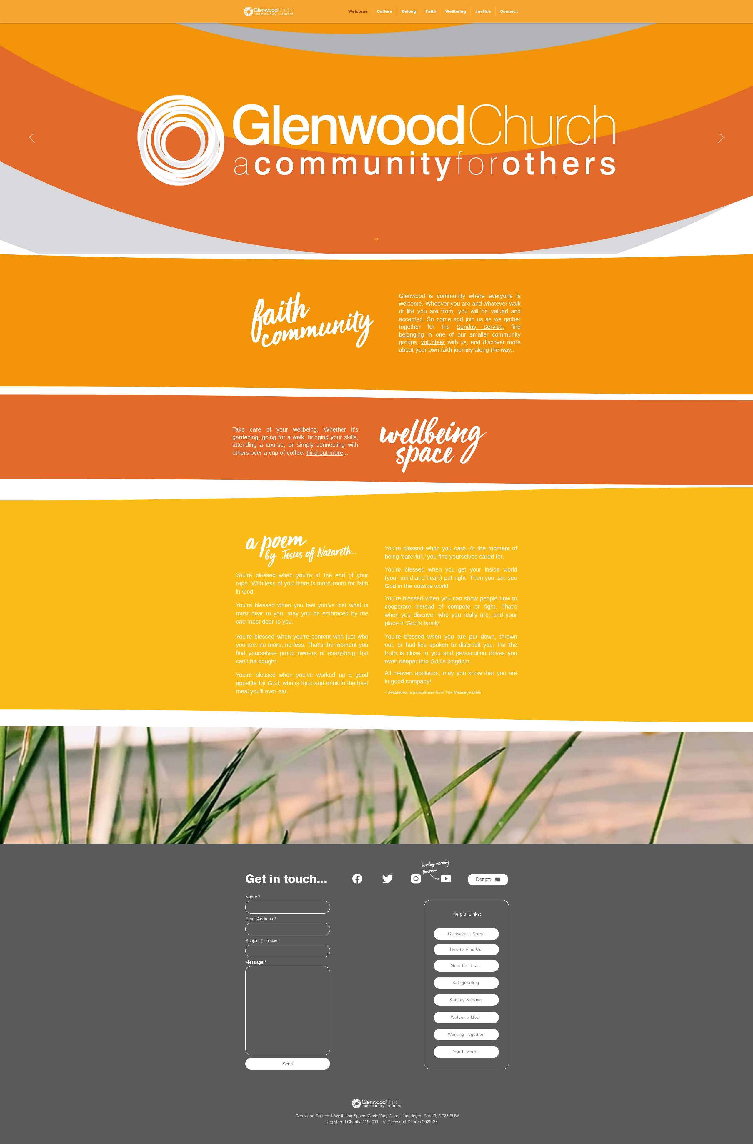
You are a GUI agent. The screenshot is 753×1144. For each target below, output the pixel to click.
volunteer (433, 342)
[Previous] (32, 138)
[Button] (268, 11)
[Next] (721, 138)
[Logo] (376, 239)
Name (251, 897)
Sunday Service (479, 327)
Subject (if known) (262, 940)
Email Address (259, 919)
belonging (411, 334)
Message (254, 962)
